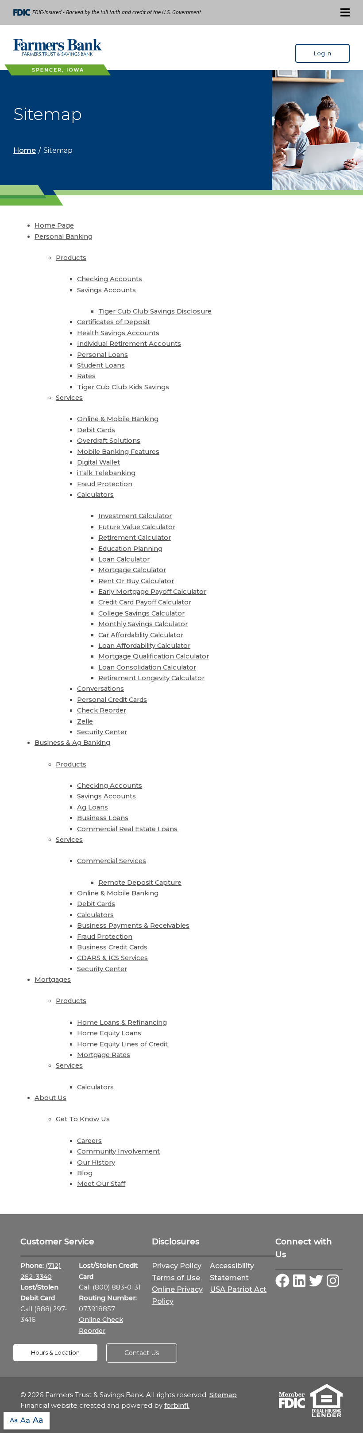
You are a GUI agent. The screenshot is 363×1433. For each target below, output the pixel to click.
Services (69, 398)
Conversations (100, 689)
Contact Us (141, 1353)
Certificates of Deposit (113, 322)
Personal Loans (102, 355)
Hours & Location (55, 1352)
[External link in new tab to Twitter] (316, 1282)
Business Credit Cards (112, 947)
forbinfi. (176, 1406)
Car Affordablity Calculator (140, 635)
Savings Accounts (106, 290)
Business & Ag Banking (72, 743)
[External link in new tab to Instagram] (333, 1282)
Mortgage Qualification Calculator (153, 656)
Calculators (95, 495)
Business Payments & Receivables (133, 926)
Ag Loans (92, 807)
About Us (50, 1098)
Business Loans (102, 818)
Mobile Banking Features (118, 452)
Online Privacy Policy (177, 1295)
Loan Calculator (124, 559)
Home (24, 150)
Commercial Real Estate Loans (127, 829)
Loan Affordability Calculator (144, 646)
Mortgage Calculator (132, 570)
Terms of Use (176, 1278)
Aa (14, 1420)
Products (71, 258)
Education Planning (130, 549)
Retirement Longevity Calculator (151, 678)
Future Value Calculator (136, 527)
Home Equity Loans (109, 1033)
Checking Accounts (109, 279)
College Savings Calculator (141, 613)
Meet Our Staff (101, 1184)
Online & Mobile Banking (117, 419)
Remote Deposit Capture (140, 883)
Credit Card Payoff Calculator (144, 602)
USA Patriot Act (238, 1289)
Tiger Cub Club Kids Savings (123, 387)
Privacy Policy (176, 1266)
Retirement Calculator (134, 538)
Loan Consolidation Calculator (147, 667)
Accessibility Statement (232, 1272)
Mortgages (53, 980)
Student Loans (101, 365)
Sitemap (223, 1395)
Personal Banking (64, 236)
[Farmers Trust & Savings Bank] (57, 47)
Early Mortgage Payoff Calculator (152, 592)
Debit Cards (96, 430)
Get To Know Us (83, 1119)
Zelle (85, 721)
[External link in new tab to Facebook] (282, 1282)
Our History (96, 1162)
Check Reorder (101, 710)
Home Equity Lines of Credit (122, 1044)
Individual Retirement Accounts (129, 344)
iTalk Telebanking (106, 473)
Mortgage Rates (103, 1055)
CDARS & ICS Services (112, 958)
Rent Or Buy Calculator (136, 581)
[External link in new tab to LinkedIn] (299, 1282)
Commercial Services (111, 861)
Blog (85, 1173)
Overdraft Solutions (108, 441)
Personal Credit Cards (112, 700)
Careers (89, 1141)
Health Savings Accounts (118, 333)
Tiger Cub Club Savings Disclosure (155, 311)
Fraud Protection (104, 484)
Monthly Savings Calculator (143, 624)
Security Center (102, 732)
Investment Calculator (135, 516)
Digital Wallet (98, 462)
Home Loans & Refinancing (122, 1022)
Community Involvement (118, 1151)
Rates (86, 376)
